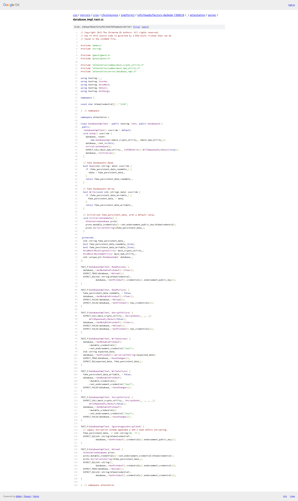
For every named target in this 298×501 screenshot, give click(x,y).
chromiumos (109, 15)
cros (96, 15)
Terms (36, 496)
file (136, 27)
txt (285, 496)
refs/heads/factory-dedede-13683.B (160, 15)
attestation (197, 15)
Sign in (291, 4)
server (212, 15)
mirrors (85, 15)
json (292, 496)
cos (75, 15)
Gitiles (19, 496)
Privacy (27, 496)
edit (145, 27)
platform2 (128, 15)
